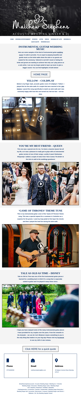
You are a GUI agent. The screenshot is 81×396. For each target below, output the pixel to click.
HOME (12, 39)
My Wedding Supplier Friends (44, 393)
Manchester (38, 391)
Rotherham (39, 387)
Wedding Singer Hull (22, 391)
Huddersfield (44, 389)
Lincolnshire (31, 389)
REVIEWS (34, 39)
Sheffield (45, 387)
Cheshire (37, 389)
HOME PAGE (40, 74)
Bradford (33, 387)
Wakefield (51, 387)
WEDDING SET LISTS (56, 39)
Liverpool (44, 391)
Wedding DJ (52, 384)
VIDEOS (47, 39)
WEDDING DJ (67, 39)
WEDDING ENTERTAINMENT (23, 39)
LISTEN (41, 39)
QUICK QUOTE (35, 42)
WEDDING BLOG (45, 42)
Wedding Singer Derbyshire (55, 389)
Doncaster (34, 385)
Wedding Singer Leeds (44, 385)
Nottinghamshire (22, 389)
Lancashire (31, 391)
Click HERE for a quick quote (40, 349)
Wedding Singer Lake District (55, 391)
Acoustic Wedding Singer (41, 384)
